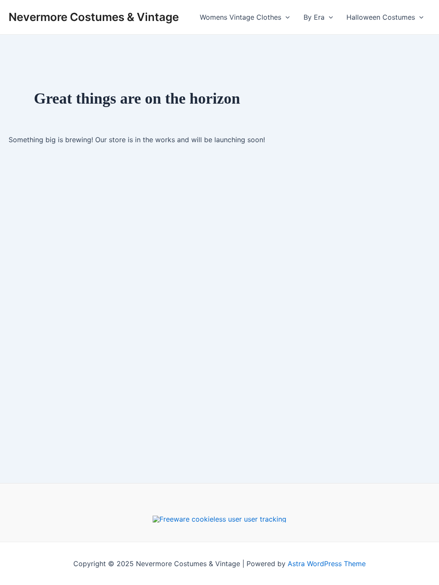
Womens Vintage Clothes (240, 17)
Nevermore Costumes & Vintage (94, 17)
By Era (314, 17)
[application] (285, 17)
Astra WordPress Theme (327, 563)
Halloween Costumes (380, 17)
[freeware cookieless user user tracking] (219, 518)
